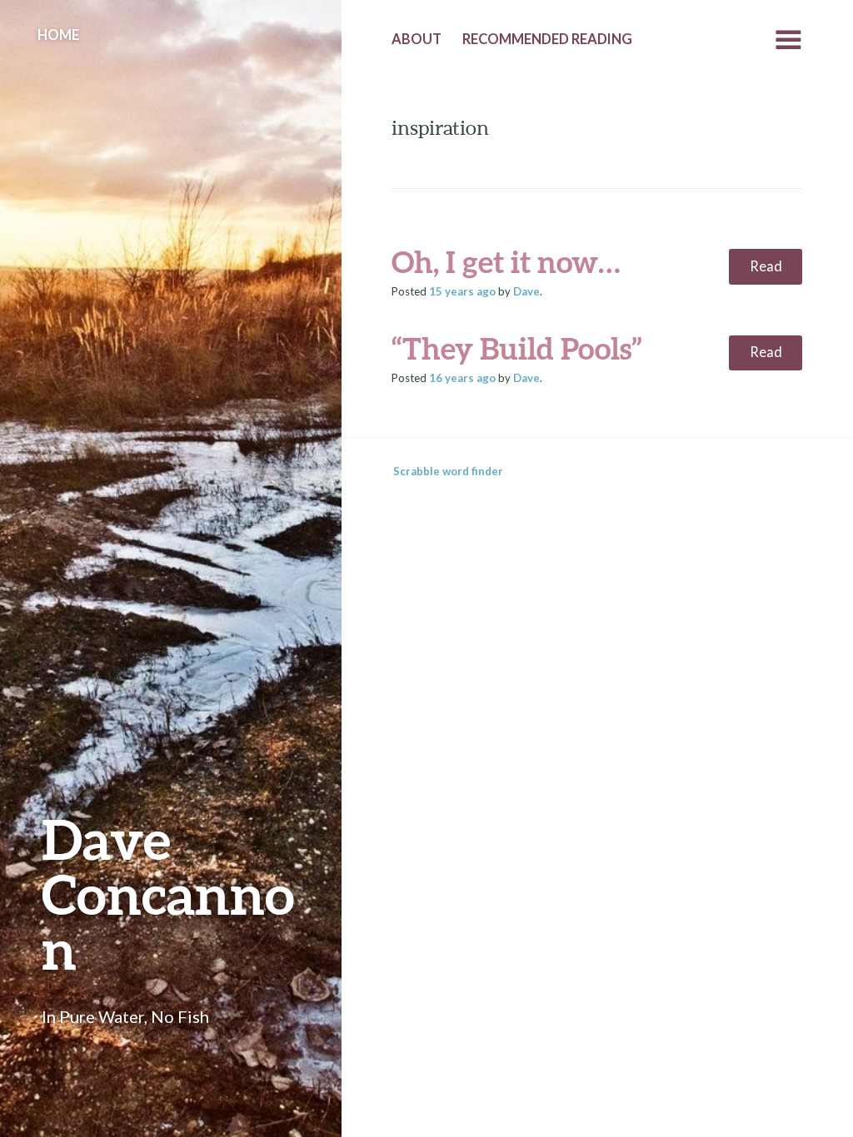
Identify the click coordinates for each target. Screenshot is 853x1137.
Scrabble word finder (448, 471)
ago (462, 291)
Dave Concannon (168, 893)
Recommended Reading (547, 39)
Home (58, 35)
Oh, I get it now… (506, 261)
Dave (526, 291)
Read (766, 266)
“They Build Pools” (517, 348)
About (416, 39)
